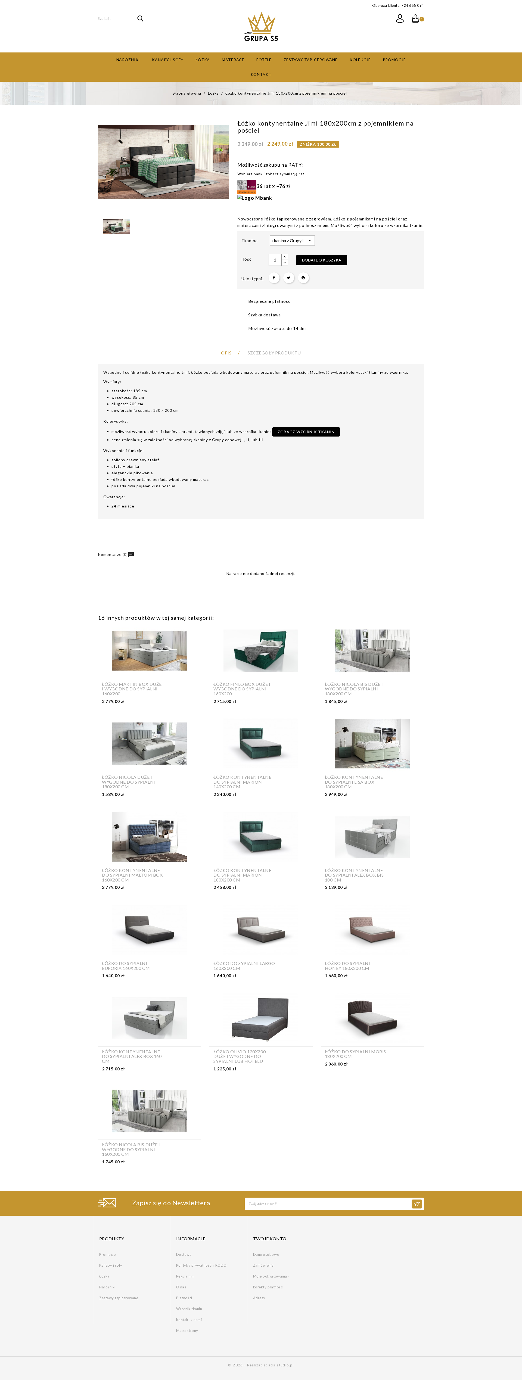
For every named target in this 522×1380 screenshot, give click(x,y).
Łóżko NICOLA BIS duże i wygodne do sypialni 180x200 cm (354, 689)
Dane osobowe (266, 1254)
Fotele (264, 59)
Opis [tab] (226, 352)
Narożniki (128, 59)
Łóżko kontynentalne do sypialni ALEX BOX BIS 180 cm (354, 875)
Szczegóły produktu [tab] (274, 352)
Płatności (184, 1298)
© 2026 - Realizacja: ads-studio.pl (261, 1365)
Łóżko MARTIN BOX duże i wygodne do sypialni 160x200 (132, 689)
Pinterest (303, 277)
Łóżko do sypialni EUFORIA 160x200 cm (126, 965)
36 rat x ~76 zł (273, 186)
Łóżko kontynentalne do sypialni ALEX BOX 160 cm (131, 1056)
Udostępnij (274, 277)
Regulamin (185, 1276)
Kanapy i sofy (168, 59)
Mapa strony (187, 1330)
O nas (181, 1287)
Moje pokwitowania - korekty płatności (271, 1281)
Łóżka (202, 59)
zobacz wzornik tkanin (306, 431)
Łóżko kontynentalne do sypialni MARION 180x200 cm (242, 875)
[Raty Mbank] (254, 197)
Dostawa (184, 1254)
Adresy (259, 1298)
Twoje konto (270, 1238)
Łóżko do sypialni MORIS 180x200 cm (355, 1054)
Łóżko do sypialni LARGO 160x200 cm (244, 965)
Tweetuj (288, 277)
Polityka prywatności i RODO (201, 1265)
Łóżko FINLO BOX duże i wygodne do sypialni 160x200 (241, 689)
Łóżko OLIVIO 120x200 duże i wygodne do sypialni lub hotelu (239, 1056)
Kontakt (261, 74)
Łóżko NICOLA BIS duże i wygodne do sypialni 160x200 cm (131, 1149)
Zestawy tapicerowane (311, 59)
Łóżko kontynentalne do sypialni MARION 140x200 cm (242, 782)
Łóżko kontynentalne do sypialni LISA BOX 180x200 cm (354, 782)
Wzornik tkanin (189, 1309)
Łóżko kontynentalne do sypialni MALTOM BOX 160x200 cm (132, 875)
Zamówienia (263, 1265)
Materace (233, 59)
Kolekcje (360, 59)
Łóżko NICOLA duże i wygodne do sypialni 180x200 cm (128, 782)
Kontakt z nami (189, 1319)
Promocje (394, 59)
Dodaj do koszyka (321, 260)
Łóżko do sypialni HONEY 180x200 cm (347, 965)
